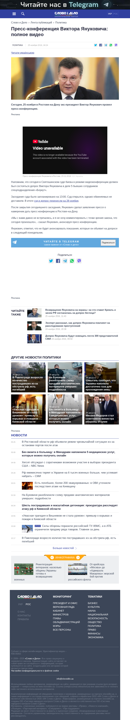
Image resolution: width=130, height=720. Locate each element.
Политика (61, 22)
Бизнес (93, 603)
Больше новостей (63, 548)
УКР (110, 14)
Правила (23, 619)
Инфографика (65, 557)
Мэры (56, 626)
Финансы (94, 633)
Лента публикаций (41, 22)
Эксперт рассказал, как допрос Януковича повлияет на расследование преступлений (77, 325)
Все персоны (62, 629)
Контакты (24, 615)
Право (92, 629)
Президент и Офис (65, 603)
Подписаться (108, 242)
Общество (95, 622)
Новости (19, 435)
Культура (94, 607)
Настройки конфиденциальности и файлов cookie (35, 671)
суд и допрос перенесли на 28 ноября (56, 200)
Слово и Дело (19, 22)
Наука (92, 610)
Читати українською (22, 53)
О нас (21, 611)
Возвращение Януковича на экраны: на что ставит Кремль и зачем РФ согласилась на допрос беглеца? (80, 313)
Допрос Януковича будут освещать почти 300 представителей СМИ (81, 337)
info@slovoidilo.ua (65, 679)
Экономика (95, 637)
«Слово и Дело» (32, 658)
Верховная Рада (64, 607)
